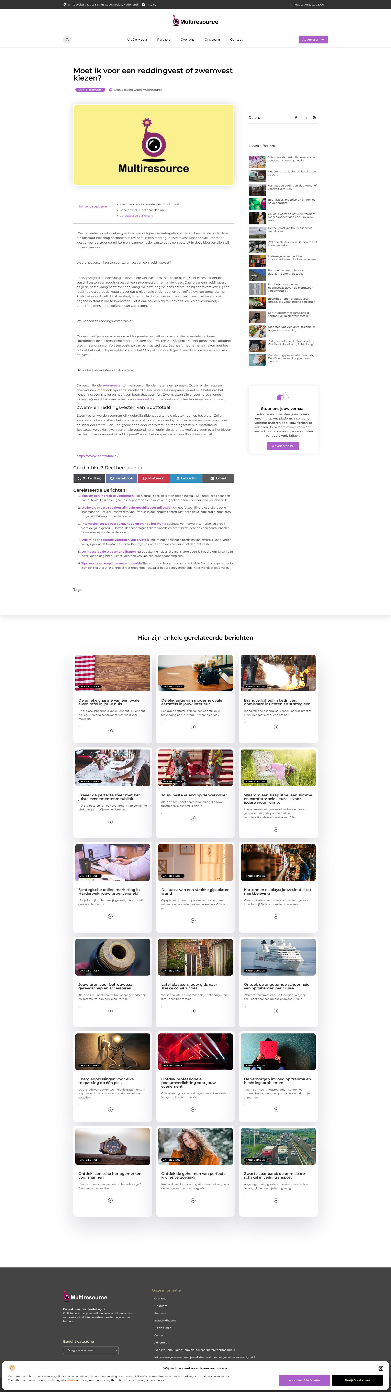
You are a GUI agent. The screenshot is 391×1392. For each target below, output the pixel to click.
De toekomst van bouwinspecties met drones (290, 229)
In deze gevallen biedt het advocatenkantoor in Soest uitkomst (292, 258)
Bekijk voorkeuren (357, 1380)
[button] (381, 1368)
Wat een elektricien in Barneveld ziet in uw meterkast (292, 243)
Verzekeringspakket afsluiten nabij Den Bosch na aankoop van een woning (291, 358)
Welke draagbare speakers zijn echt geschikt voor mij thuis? (126, 507)
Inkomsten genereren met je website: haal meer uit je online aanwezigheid (204, 1357)
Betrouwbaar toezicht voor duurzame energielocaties (285, 272)
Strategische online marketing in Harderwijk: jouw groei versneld (109, 892)
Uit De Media (137, 39)
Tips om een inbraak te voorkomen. (108, 496)
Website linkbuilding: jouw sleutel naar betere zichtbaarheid (194, 1349)
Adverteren (161, 1342)
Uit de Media (162, 1327)
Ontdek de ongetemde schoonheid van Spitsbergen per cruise (277, 986)
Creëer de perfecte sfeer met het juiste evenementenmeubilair (109, 797)
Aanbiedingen (90, 89)
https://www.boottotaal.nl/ (98, 456)
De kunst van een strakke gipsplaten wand (195, 892)
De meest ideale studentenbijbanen (108, 551)
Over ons (187, 39)
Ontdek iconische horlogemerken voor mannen (109, 1175)
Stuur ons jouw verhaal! (283, 408)
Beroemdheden (165, 1320)
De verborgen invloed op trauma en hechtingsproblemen (277, 1081)
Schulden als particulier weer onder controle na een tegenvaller (291, 159)
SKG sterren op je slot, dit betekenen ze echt (292, 173)
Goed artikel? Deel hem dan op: (142, 210)
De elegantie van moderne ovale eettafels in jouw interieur (191, 702)
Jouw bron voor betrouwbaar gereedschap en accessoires (106, 986)
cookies (72, 1380)
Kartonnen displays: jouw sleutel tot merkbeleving (277, 892)
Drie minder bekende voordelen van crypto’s (115, 540)
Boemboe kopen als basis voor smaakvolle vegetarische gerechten (291, 300)
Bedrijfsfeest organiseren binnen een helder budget (292, 201)
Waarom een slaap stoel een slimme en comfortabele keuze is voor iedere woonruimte (278, 799)
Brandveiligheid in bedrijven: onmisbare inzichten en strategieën (277, 702)
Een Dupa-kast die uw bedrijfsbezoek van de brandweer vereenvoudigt (290, 287)
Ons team (212, 39)
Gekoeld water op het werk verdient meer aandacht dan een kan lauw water (291, 217)
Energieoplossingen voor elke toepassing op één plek (106, 1081)
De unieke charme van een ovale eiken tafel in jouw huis (108, 702)
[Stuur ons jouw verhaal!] (283, 396)
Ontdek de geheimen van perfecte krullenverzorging (193, 1175)
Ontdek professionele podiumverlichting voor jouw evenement (188, 1083)
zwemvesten (112, 385)
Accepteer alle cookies (304, 1380)
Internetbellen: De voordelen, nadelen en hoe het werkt (123, 523)
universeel (141, 399)
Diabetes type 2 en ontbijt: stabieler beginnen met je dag (291, 328)
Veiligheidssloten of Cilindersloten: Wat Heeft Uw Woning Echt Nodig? (291, 342)
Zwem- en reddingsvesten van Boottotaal (149, 204)
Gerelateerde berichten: (136, 215)
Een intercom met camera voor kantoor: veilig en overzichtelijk (289, 314)
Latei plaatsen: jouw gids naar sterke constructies (189, 986)
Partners (163, 39)
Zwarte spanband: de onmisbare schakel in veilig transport (274, 1175)
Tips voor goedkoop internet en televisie (111, 563)
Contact (236, 39)
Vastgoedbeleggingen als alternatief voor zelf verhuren (292, 187)
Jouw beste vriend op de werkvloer (194, 795)
